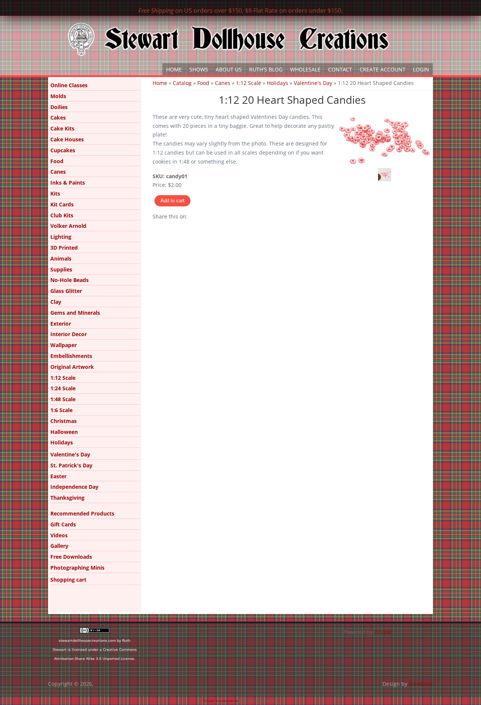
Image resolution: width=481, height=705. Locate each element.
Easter (58, 476)
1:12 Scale (248, 82)
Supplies (61, 269)
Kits (55, 193)
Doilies (59, 107)
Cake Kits (62, 128)
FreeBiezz (421, 683)
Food (203, 82)
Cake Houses (67, 139)
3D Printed (64, 247)
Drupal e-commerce (220, 700)
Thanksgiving (67, 497)
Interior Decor (68, 334)
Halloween (64, 431)
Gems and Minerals (75, 312)
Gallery (59, 545)
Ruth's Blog (266, 69)
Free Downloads (71, 556)
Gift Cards (63, 524)
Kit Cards (62, 204)
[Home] (228, 39)
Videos (59, 535)
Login (421, 69)
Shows (198, 69)
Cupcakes (62, 150)
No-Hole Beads (69, 280)
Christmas (63, 421)
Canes (222, 82)
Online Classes (69, 85)
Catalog (182, 82)
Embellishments (71, 355)
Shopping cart (68, 579)
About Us (229, 69)
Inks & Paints (67, 182)
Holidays (277, 82)
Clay (55, 301)
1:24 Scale (63, 388)
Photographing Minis (77, 567)
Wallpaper (63, 345)
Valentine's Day (313, 82)
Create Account (382, 69)
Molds (58, 96)
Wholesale (305, 69)
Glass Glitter (66, 290)
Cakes (58, 117)
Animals (60, 258)
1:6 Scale (61, 410)
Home (174, 69)
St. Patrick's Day (71, 465)
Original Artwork (72, 366)
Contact (340, 69)
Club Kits (61, 215)
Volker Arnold (68, 225)
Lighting (60, 236)
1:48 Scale (63, 399)
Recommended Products (82, 513)
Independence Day (74, 486)
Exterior (60, 323)
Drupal (383, 631)
